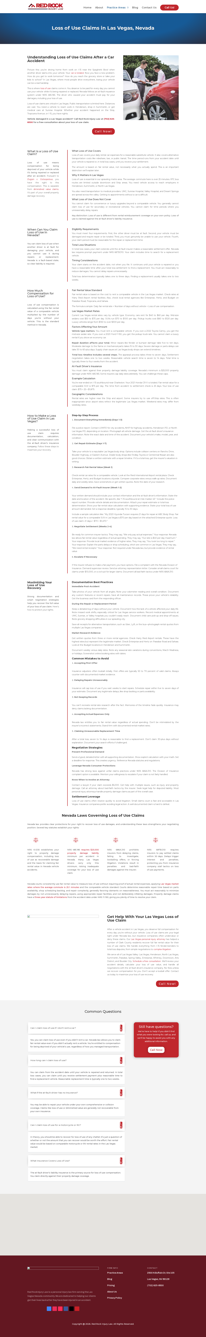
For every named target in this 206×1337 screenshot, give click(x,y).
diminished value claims (45, 189)
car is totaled (77, 73)
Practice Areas (116, 8)
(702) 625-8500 (155, 1285)
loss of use (45, 88)
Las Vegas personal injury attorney (148, 939)
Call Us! (169, 7)
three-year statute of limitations (50, 897)
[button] (104, 1222)
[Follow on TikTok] (60, 1308)
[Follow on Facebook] (66, 1308)
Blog (135, 8)
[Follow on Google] (49, 1308)
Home (87, 8)
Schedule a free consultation (147, 961)
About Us (112, 1292)
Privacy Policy (114, 1298)
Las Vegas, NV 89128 (158, 1279)
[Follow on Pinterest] (77, 1308)
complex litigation (162, 949)
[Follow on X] (71, 1308)
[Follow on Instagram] (54, 1308)
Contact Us (149, 8)
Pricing (111, 1285)
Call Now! (103, 131)
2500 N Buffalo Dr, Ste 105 (160, 1273)
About (99, 8)
